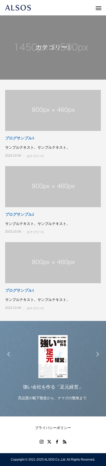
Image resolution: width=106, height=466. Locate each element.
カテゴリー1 (35, 156)
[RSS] (64, 441)
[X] (49, 441)
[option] (53, 366)
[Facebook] (56, 441)
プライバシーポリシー (53, 428)
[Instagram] (41, 441)
